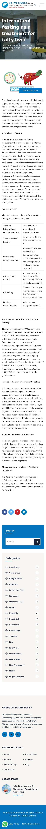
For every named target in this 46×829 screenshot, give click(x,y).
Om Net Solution (28, 816)
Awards (7, 759)
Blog (27, 764)
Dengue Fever (15, 578)
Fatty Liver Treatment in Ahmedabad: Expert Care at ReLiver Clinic (25, 789)
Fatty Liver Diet (16, 590)
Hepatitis (13, 613)
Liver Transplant (16, 665)
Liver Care (14, 648)
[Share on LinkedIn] (24, 512)
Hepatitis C (14, 625)
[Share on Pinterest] (17, 512)
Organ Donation (16, 676)
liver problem (15, 659)
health (12, 607)
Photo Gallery (10, 764)
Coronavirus (14, 573)
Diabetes (13, 584)
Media (12, 671)
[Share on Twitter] (11, 512)
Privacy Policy (13, 824)
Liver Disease (15, 653)
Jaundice (13, 636)
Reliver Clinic (31, 754)
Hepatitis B (14, 619)
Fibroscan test (15, 601)
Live (11, 642)
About (7, 754)
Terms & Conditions (30, 824)
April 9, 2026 (17, 795)
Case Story (14, 567)
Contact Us (9, 769)
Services (29, 759)
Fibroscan (13, 596)
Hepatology (14, 630)
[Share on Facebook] (4, 512)
